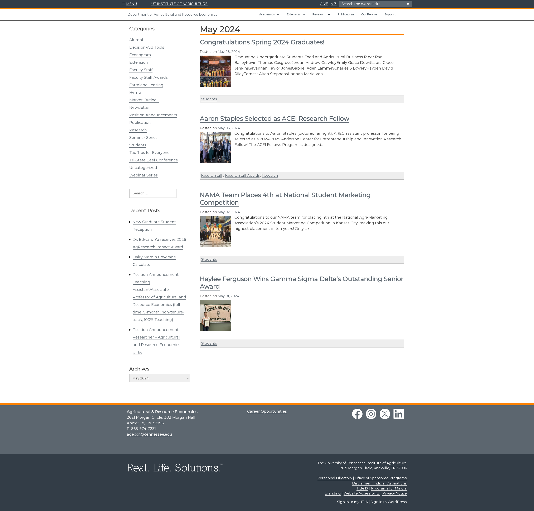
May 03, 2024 (229, 128)
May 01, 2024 (228, 296)
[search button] (408, 4)
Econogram (140, 55)
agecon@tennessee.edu (149, 434)
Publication (140, 122)
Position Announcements (153, 115)
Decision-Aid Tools (146, 47)
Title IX (362, 488)
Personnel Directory (334, 478)
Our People (369, 14)
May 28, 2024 (229, 52)
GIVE (324, 4)
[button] (129, 4)
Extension (293, 14)
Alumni (136, 40)
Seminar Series (143, 137)
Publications (346, 14)
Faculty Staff (140, 70)
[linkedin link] (398, 414)
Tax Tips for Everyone (149, 152)
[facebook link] (357, 414)
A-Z (333, 4)
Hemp (135, 92)
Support (390, 14)
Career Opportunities (267, 411)
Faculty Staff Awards (148, 77)
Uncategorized (143, 167)
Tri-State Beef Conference (153, 160)
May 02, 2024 (229, 212)
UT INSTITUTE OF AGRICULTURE (179, 4)
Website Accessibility (362, 493)
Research (318, 14)
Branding (333, 493)
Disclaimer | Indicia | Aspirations (379, 483)
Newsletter (139, 107)
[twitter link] (385, 414)
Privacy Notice (394, 493)
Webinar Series (143, 175)
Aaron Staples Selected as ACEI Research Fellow (274, 118)
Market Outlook (144, 100)
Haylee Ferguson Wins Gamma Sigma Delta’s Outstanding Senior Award (301, 282)
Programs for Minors (389, 488)
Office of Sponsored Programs (381, 478)
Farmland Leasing (146, 85)
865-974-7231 (143, 428)
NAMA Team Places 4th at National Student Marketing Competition (285, 198)
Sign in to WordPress (389, 502)
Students (137, 145)
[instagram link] (371, 414)
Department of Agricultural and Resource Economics (172, 14)
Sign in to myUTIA (352, 502)
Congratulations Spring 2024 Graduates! (262, 42)
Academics (267, 14)
